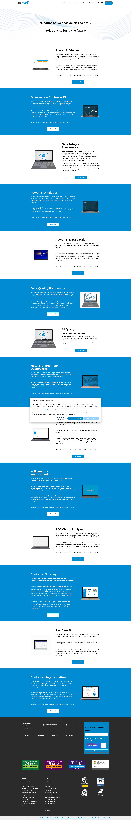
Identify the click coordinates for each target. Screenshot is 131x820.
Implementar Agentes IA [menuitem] (29, 792)
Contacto (109, 3)
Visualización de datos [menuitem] (51, 792)
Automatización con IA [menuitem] (28, 786)
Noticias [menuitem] (47, 806)
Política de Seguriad (87, 818)
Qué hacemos (66, 3)
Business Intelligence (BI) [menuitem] (52, 797)
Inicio (21, 7)
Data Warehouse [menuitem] (50, 799)
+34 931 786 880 (51, 725)
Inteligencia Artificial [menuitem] (51, 782)
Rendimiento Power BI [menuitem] (28, 799)
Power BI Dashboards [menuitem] (28, 803)
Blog (84, 3)
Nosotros (77, 3)
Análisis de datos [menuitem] (50, 803)
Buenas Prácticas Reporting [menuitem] (30, 801)
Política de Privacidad (47, 818)
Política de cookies (52, 410)
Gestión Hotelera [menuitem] (50, 790)
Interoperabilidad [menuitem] (50, 795)
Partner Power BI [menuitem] (50, 801)
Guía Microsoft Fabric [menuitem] (28, 782)
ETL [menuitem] (46, 784)
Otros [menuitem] (23, 806)
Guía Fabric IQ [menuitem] (26, 784)
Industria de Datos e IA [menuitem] (28, 790)
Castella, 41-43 (27, 726)
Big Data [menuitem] (47, 786)
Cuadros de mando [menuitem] (50, 788)
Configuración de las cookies (61, 418)
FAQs (110, 818)
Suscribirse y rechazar (91, 418)
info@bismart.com (70, 725)
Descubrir (78, 82)
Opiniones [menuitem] (48, 808)
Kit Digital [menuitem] (48, 810)
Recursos (92, 3)
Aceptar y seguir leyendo (75, 418)
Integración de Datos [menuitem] (28, 795)
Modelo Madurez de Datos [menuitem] (30, 788)
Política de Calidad (74, 818)
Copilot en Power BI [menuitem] (28, 797)
